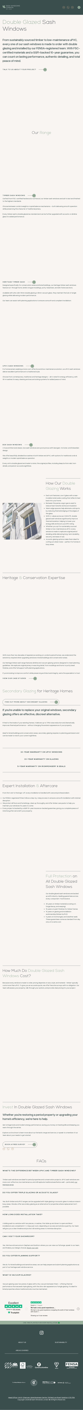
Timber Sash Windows (14, 195)
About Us (22, 1342)
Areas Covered (22, 1350)
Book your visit (32, 1248)
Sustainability (61, 1342)
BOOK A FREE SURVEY (15, 1144)
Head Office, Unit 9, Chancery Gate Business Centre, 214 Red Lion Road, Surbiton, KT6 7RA (41, 1397)
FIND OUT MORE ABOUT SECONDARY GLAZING (26, 702)
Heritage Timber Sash (14, 282)
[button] (77, 7)
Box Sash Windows (12, 445)
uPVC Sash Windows (13, 366)
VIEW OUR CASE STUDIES (14, 678)
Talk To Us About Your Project (19, 69)
